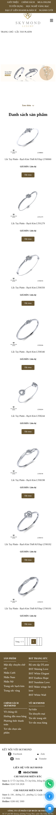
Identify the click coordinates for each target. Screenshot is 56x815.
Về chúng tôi (10, 711)
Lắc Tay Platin (23, 32)
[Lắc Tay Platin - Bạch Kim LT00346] (28, 330)
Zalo (43, 754)
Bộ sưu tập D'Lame (39, 664)
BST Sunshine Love (39, 682)
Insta (18, 758)
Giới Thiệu (13, 2)
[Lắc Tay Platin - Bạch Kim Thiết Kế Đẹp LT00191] (28, 586)
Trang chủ (7, 32)
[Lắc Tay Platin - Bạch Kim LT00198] (28, 458)
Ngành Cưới (46, 10)
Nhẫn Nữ (8, 681)
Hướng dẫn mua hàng (15, 716)
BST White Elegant (39, 673)
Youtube (43, 758)
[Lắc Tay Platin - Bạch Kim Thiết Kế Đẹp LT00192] (28, 522)
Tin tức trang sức (38, 718)
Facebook (17, 754)
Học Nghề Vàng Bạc (37, 6)
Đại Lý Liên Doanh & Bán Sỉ (20, 10)
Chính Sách (28, 2)
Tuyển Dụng (16, 6)
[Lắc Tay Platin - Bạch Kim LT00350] (28, 265)
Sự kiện (33, 709)
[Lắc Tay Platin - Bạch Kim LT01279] (28, 201)
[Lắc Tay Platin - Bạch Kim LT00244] (28, 394)
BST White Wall (37, 694)
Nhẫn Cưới (9, 672)
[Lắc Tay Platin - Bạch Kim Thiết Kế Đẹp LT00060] (28, 137)
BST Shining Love (38, 669)
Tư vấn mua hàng (38, 722)
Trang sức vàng (12, 690)
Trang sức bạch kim (14, 686)
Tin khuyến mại (37, 713)
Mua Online (44, 2)
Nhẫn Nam (9, 677)
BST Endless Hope (39, 678)
